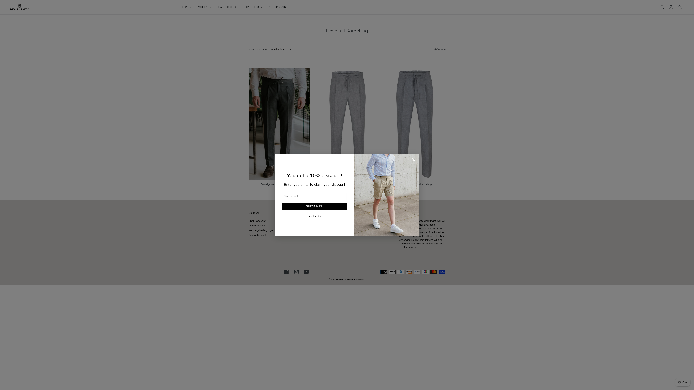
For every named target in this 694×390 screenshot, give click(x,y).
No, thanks (314, 216)
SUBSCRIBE (314, 206)
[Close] (414, 160)
